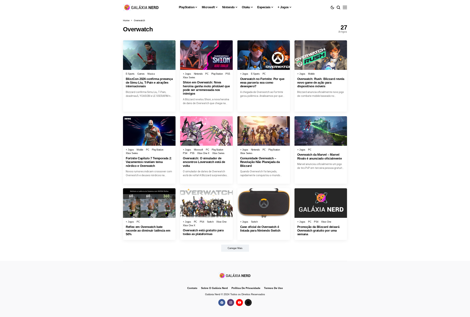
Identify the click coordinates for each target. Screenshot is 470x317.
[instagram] (230, 302)
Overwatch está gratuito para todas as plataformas (203, 232)
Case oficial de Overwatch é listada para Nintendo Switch (260, 228)
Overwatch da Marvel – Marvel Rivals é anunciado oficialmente (319, 156)
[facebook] (221, 302)
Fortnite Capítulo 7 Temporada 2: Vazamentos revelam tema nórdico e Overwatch (149, 162)
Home (126, 20)
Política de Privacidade (246, 288)
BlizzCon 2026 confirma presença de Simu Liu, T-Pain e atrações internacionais (149, 82)
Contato (192, 288)
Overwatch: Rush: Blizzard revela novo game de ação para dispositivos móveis (320, 82)
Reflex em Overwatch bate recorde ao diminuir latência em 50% (148, 230)
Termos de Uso (273, 288)
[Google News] (248, 302)
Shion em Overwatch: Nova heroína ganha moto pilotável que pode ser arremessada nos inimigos (206, 88)
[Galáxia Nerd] (141, 7)
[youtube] (239, 302)
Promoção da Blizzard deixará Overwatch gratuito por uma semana (318, 230)
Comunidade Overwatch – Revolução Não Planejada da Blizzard (260, 162)
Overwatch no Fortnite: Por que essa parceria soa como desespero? (262, 82)
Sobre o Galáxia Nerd (214, 288)
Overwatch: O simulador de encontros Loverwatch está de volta (204, 162)
